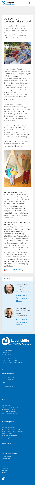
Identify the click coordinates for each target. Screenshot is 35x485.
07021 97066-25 (22, 296)
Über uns (5, 400)
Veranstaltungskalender (8, 438)
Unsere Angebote (8, 422)
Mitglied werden (6, 458)
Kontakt (4, 418)
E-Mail (20, 301)
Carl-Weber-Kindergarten (8, 427)
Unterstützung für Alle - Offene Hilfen (11, 429)
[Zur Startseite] (8, 3)
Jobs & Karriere (7, 443)
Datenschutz (5, 470)
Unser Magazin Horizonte (8, 409)
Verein (3, 403)
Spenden (4, 461)
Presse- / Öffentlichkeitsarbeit (10, 414)
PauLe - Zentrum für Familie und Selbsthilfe (13, 431)
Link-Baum (4, 472)
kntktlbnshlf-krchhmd (12, 362)
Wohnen (4, 425)
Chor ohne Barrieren (7, 433)
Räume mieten (5, 416)
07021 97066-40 (22, 298)
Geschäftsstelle (6, 405)
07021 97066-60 (22, 319)
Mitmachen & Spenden (10, 453)
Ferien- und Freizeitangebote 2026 (11, 411)
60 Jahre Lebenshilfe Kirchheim (10, 407)
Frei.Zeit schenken (6, 456)
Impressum (5, 468)
